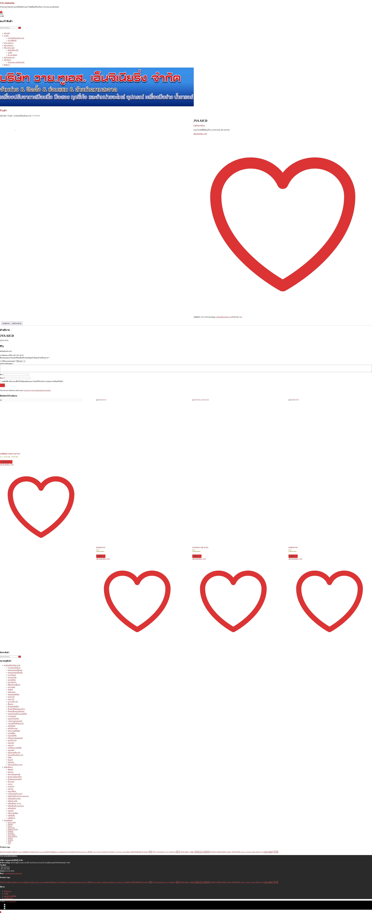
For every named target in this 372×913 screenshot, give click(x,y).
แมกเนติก (11, 750)
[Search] (19, 28)
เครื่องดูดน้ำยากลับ (14, 798)
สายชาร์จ (11, 786)
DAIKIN (47, 852)
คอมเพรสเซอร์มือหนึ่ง (15, 672)
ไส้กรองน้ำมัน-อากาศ (15, 765)
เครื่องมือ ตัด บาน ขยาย (16, 806)
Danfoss (10, 824)
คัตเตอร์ (10, 769)
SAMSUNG (172, 852)
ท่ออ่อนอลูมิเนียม (13, 694)
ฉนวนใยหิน (12, 680)
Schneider (11, 833)
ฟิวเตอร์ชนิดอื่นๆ (13, 706)
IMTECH (99, 852)
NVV (154, 852)
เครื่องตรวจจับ (12, 801)
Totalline (243, 852)
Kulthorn (10, 831)
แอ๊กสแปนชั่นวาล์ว (14, 752)
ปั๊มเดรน (10, 704)
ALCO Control (5, 852)
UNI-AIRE (268, 852)
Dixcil (58, 852)
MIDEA (128, 852)
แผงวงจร (11, 745)
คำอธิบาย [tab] (6, 323)
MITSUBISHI (136, 852)
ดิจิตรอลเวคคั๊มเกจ (14, 685)
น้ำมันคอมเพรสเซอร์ (15, 779)
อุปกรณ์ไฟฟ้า (12, 735)
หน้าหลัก (7, 33)
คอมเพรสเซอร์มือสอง (15, 670)
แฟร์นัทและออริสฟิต (14, 748)
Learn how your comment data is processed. (37, 390)
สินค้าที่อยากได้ (13, 50)
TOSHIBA (228, 852)
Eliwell (10, 826)
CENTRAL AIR (33, 852)
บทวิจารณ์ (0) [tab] (16, 323)
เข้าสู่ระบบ (7, 891)
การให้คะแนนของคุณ (8, 361)
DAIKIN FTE (293, 547)
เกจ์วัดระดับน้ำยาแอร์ (15, 794)
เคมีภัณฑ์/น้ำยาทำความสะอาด (18, 796)
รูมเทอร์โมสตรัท (13, 718)
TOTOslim (248, 852)
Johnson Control (13, 829)
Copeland (41, 852)
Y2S (9, 843)
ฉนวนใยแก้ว (12, 682)
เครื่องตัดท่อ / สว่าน (14, 803)
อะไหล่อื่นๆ (11, 733)
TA (189, 852)
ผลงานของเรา (8, 45)
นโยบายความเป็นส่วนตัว (16, 62)
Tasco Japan (11, 834)
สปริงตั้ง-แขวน (13, 728)
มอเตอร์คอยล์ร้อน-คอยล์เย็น (17, 714)
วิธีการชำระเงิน (9, 48)
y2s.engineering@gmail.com (13, 873)
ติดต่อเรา (7, 65)
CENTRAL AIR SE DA (200, 547)
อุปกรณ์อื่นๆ (12, 791)
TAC (192, 852)
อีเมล (2, 378)
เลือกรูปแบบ (6, 462)
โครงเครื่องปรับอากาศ (15, 755)
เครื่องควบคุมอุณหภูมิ (15, 738)
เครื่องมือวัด (12, 808)
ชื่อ (1, 374)
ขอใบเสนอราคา (9, 57)
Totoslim (10, 840)
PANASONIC (160, 852)
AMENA (15, 852)
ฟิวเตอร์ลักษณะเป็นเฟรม (16, 711)
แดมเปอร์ (11, 743)
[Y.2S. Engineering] (186, 87)
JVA (240, 317)
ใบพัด (10, 757)
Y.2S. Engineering (7, 3)
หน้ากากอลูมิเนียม (14, 731)
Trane (258, 852)
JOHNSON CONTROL (108, 852)
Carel (19, 852)
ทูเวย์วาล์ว (11, 697)
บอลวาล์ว (11, 699)
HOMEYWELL (83, 852)
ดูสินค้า (100, 556)
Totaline (10, 838)
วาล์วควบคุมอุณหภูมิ (15, 721)
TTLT (261, 852)
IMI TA (94, 852)
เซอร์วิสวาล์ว (12, 740)
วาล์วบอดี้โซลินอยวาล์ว (16, 723)
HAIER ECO (100, 547)
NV (151, 851)
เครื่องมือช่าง (8, 767)
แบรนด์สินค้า (12, 40)
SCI (178, 851)
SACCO (166, 852)
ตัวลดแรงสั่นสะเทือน (15, 777)
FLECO (67, 852)
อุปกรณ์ (10, 789)
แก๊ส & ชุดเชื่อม (13, 813)
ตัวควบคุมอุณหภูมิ (14, 774)
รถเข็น (10, 52)
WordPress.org (8, 898)
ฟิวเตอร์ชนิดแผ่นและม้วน (16, 709)
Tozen (10, 841)
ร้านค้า (6, 36)
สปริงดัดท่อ (11, 726)
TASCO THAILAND (218, 852)
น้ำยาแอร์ (11, 781)
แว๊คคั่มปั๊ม (11, 815)
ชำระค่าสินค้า (12, 55)
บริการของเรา (8, 43)
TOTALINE (236, 852)
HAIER (72, 852)
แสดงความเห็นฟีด (10, 896)
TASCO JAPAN (202, 851)
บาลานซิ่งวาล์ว (13, 702)
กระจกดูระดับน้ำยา (14, 668)
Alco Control (12, 822)
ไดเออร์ (10, 760)
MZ (142, 852)
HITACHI (77, 852)
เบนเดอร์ (11, 811)
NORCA (146, 852)
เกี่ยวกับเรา (7, 60)
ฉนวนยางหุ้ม (12, 677)
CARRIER (25, 852)
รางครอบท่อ (12, 716)
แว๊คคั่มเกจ (11, 818)
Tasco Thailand (12, 836)
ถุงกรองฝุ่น (11, 687)
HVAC (90, 852)
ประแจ (10, 784)
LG (124, 852)
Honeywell (11, 827)
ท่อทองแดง (11, 692)
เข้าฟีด (6, 893)
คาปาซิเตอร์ (12, 675)
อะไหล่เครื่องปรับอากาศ (16, 38)
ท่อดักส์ (10, 689)
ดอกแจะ (10, 772)
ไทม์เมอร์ (11, 762)
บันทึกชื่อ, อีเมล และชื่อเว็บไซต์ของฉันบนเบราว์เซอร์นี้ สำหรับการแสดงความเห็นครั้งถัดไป (32, 381)
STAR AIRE (184, 852)
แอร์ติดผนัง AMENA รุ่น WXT (10, 454)
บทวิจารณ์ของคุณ (6, 363)
